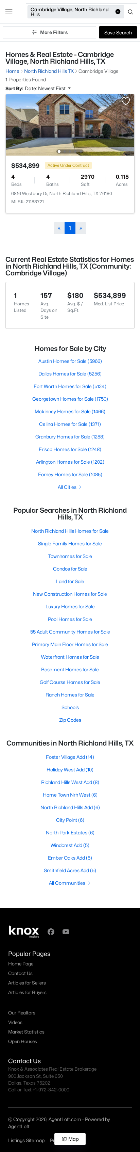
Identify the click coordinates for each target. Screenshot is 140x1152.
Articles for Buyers (27, 992)
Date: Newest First (46, 88)
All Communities (67, 883)
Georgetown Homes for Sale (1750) (70, 399)
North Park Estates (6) (70, 832)
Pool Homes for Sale (70, 619)
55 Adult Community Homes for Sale (70, 632)
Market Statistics (26, 1032)
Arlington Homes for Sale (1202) (70, 462)
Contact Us (20, 973)
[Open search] (131, 12)
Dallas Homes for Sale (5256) (70, 374)
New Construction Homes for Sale (70, 594)
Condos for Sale (70, 569)
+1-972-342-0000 (51, 1089)
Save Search (118, 32)
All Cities (67, 487)
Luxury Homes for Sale (70, 606)
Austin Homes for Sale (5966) (70, 361)
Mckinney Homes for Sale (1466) (70, 411)
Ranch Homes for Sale (70, 695)
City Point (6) (70, 820)
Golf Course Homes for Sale (70, 682)
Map (73, 1139)
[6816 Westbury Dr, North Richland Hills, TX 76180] (70, 124)
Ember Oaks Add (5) (70, 858)
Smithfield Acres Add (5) (70, 870)
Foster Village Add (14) (70, 757)
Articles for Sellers (27, 983)
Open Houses (22, 1041)
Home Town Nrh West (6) (70, 795)
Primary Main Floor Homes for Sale (70, 644)
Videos (15, 1022)
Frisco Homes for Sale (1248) (70, 449)
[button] (9, 12)
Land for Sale (70, 581)
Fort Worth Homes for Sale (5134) (70, 386)
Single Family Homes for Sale (70, 543)
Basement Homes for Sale (70, 669)
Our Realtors (21, 1012)
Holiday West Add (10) (70, 769)
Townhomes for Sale (70, 556)
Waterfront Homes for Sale (70, 657)
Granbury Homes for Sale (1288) (70, 436)
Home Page (20, 963)
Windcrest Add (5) (70, 845)
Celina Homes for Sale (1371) (70, 424)
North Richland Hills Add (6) (70, 807)
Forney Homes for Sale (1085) (70, 474)
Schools (70, 707)
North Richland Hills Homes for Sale (70, 531)
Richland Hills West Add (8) (70, 782)
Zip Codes (70, 720)
